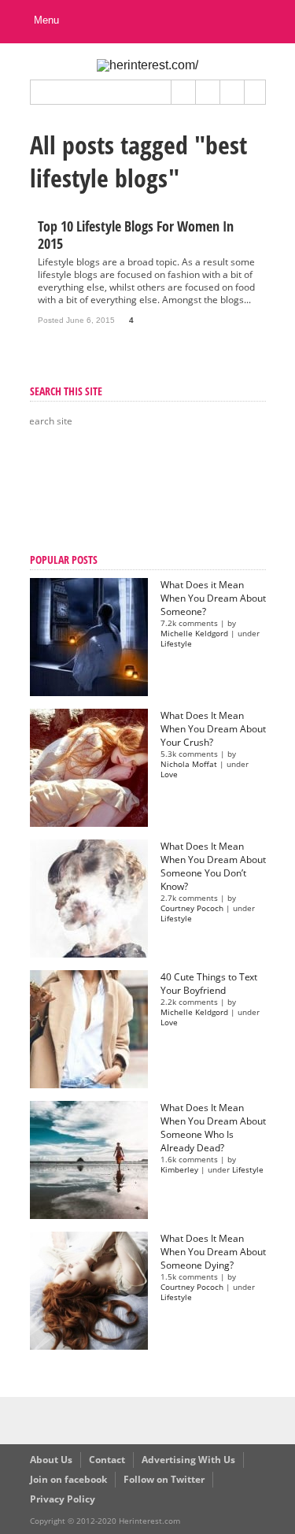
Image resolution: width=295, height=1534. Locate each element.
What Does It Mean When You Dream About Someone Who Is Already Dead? (213, 1127)
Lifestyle (176, 644)
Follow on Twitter (164, 1479)
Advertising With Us (188, 1459)
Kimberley (179, 1170)
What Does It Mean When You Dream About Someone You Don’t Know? (213, 866)
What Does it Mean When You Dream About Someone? (213, 598)
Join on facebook (68, 1479)
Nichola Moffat (188, 764)
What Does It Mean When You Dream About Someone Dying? (213, 1252)
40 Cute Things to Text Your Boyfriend (208, 983)
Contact (107, 1459)
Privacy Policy (62, 1499)
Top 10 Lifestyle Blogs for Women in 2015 (136, 234)
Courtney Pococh (191, 908)
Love (169, 774)
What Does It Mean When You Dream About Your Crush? (213, 729)
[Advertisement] (108, 492)
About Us (51, 1459)
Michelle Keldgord (194, 633)
